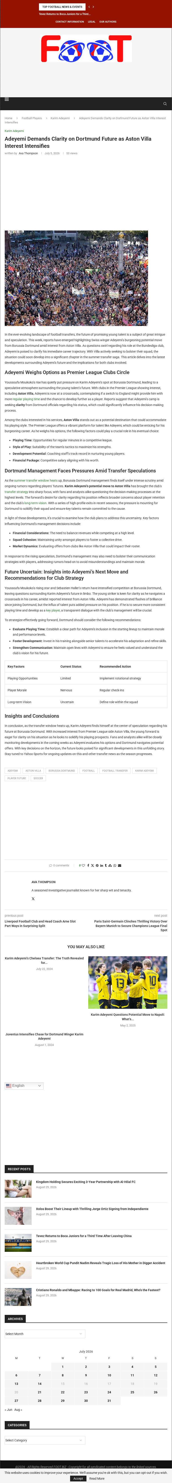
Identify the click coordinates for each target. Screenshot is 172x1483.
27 (16, 1401)
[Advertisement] (86, 79)
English (17, 1085)
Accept (78, 1478)
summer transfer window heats (36, 480)
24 (109, 1392)
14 (39, 1384)
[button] (89, 7)
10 (109, 1375)
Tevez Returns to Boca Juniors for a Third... (64, 14)
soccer (38, 778)
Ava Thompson (44, 882)
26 (155, 1392)
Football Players (32, 118)
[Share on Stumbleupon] (110, 865)
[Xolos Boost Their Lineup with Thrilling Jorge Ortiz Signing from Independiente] (18, 1216)
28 (39, 1401)
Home (8, 118)
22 (62, 1392)
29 (62, 1401)
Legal (91, 21)
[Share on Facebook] (88, 865)
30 (86, 1401)
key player (53, 610)
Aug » (18, 1409)
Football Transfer (115, 770)
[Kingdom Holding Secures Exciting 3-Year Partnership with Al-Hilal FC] (18, 1189)
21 (39, 1392)
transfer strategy (16, 492)
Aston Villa (33, 770)
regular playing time (26, 399)
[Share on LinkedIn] (101, 865)
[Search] (165, 103)
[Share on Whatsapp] (115, 865)
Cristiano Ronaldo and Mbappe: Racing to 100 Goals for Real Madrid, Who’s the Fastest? (98, 1290)
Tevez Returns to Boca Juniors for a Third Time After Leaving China (84, 1236)
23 (86, 1392)
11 (132, 1375)
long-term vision (35, 503)
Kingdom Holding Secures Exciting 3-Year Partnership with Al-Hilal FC (85, 1182)
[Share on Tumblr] (106, 865)
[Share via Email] (119, 865)
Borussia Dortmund (62, 770)
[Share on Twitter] (92, 865)
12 (155, 1375)
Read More (96, 1478)
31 (109, 1401)
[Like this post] (83, 865)
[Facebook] (154, 103)
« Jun (8, 1409)
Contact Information (70, 21)
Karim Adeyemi (60, 118)
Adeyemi (13, 770)
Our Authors (107, 21)
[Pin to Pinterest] (97, 865)
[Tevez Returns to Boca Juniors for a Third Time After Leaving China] (18, 1243)
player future (17, 778)
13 (16, 1384)
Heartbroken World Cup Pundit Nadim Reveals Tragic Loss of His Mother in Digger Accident (100, 1263)
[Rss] (158, 103)
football (88, 770)
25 (132, 1392)
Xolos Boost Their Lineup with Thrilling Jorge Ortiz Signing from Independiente (92, 1209)
